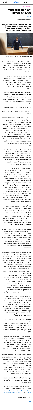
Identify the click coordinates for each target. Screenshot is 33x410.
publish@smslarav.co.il (12, 393)
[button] (25, 2)
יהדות (30, 401)
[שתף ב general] (3, 2)
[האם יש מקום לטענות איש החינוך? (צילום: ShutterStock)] (16, 45)
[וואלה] (16, 2)
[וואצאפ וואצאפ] (6, 2)
